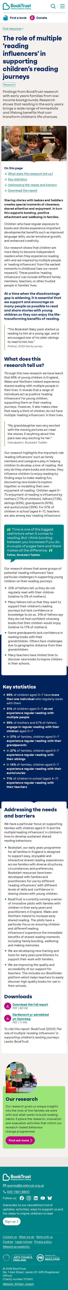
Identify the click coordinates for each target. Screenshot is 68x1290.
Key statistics (17, 179)
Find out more (19, 1140)
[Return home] (17, 6)
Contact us (10, 1237)
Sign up (10, 1221)
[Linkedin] (36, 1198)
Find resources (12, 28)
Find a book (18, 18)
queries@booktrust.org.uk (25, 1185)
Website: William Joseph (18, 1284)
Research (9, 84)
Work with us (44, 1237)
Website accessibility (16, 1246)
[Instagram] (29, 1198)
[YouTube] (43, 1198)
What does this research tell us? (30, 174)
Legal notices (23, 1241)
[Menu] (62, 6)
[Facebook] (22, 1198)
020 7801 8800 (18, 1192)
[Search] (53, 6)
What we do (26, 1237)
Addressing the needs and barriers (32, 185)
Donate (41, 18)
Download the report (22, 190)
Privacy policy (43, 1241)
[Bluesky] (50, 1198)
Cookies (8, 1241)
